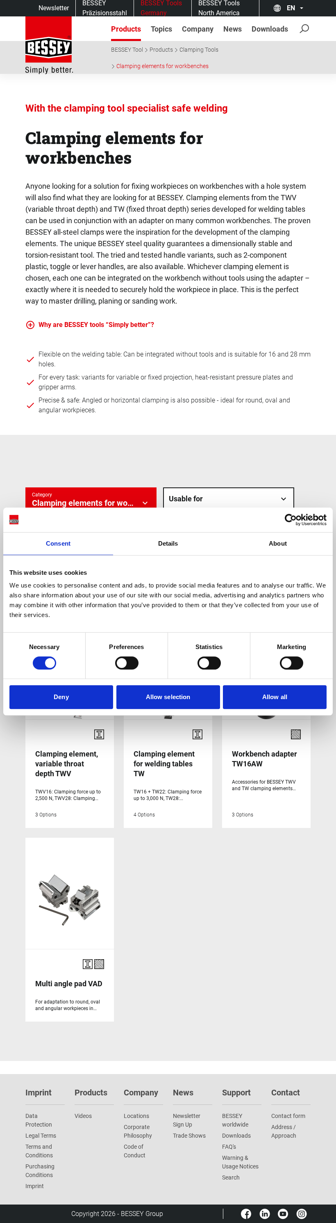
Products (161, 49)
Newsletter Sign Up (186, 1120)
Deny (61, 696)
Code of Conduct (134, 1151)
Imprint (34, 1186)
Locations (136, 1116)
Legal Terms (40, 1135)
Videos (83, 1116)
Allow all (274, 696)
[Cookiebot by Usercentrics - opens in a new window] (291, 520)
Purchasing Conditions (39, 1170)
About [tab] (278, 543)
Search (231, 1177)
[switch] (126, 663)
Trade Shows (189, 1135)
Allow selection (168, 696)
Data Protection (38, 1120)
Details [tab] (168, 543)
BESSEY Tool (127, 49)
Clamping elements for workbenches (162, 66)
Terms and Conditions (39, 1151)
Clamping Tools (198, 49)
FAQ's (229, 1146)
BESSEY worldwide (235, 1120)
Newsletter (54, 8)
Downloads (236, 1135)
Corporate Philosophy (138, 1131)
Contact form (288, 1116)
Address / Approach (283, 1131)
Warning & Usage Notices (240, 1162)
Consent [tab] (58, 543)
